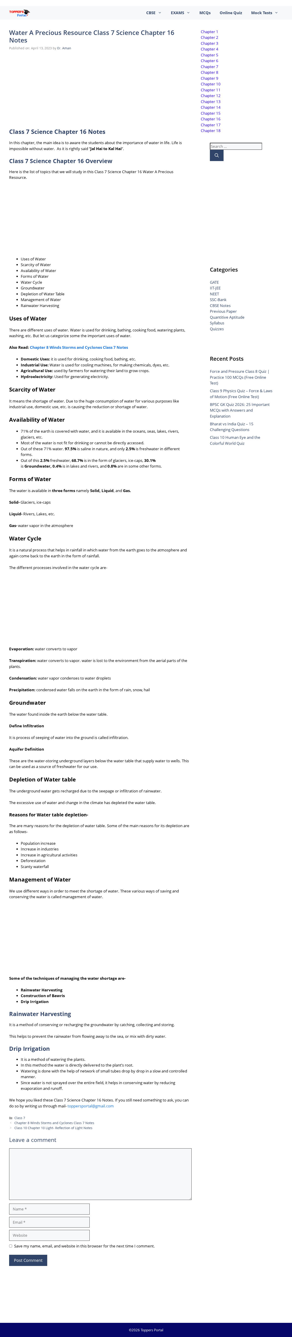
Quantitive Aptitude (227, 317)
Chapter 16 (211, 119)
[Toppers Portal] (19, 13)
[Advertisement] (100, 88)
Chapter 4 (209, 49)
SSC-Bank (218, 299)
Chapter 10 (211, 84)
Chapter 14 (211, 107)
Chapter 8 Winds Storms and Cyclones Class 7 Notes (79, 347)
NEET (214, 294)
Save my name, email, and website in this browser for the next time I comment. (84, 1246)
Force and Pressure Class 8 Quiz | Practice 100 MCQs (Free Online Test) (239, 377)
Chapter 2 (209, 37)
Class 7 (19, 1118)
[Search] (217, 155)
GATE (214, 282)
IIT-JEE (215, 288)
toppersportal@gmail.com (91, 1106)
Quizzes (217, 328)
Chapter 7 (209, 66)
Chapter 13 (211, 101)
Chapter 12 (211, 95)
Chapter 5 (209, 55)
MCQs (205, 12)
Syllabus (217, 323)
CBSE (151, 12)
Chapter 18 (211, 130)
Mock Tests (261, 12)
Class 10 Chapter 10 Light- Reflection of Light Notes (53, 1128)
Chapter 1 (209, 31)
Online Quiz (231, 12)
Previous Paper (223, 311)
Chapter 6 (209, 60)
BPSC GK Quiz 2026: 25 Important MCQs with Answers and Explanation (240, 410)
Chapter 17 (211, 124)
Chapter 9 (209, 78)
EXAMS (177, 12)
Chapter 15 (211, 113)
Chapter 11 (211, 90)
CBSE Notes (220, 305)
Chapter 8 (209, 72)
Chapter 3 (209, 43)
